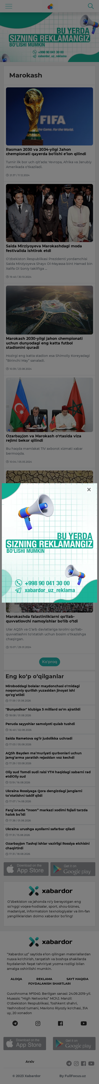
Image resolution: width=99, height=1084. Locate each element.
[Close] (89, 489)
